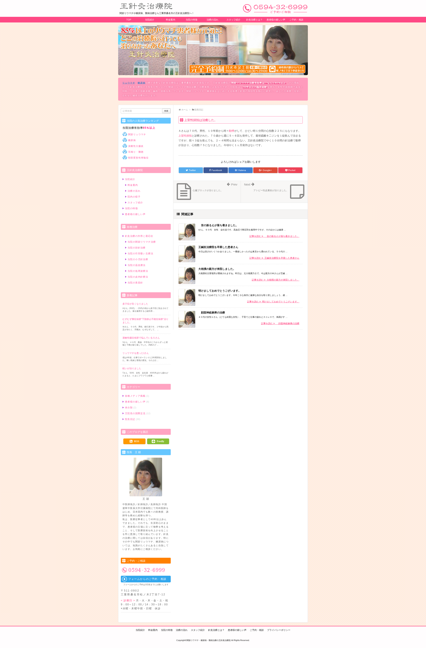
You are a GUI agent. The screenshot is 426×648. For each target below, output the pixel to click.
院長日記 (130, 419)
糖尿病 (141, 82)
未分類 (129, 407)
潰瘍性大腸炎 (135, 146)
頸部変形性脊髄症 (138, 157)
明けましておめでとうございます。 (219, 290)
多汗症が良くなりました (135, 303)
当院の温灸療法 (137, 265)
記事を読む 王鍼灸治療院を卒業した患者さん (274, 258)
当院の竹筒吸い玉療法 (140, 253)
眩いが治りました (131, 368)
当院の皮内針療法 (138, 276)
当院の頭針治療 (137, 247)
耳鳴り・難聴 (135, 152)
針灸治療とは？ (254, 19)
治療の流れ (212, 19)
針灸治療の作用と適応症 (139, 236)
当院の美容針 (135, 282)
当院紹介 (149, 19)
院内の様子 (134, 196)
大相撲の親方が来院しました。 (217, 268)
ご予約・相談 (296, 19)
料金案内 (170, 19)
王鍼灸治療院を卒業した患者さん (218, 247)
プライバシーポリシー (278, 630)
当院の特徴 (191, 19)
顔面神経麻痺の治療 (211, 312)
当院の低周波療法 (138, 271)
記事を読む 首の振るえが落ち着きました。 (274, 236)
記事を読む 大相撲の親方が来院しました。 (275, 279)
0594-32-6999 (146, 570)
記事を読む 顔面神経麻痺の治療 (280, 323)
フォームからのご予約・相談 (147, 579)
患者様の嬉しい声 (276, 19)
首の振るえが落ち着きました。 (218, 225)
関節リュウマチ (137, 134)
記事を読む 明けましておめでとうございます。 (273, 301)
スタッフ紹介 (233, 19)
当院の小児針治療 (138, 259)
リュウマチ (128, 82)
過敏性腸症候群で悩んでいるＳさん (141, 337)
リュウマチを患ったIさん (135, 353)
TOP (128, 19)
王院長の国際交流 (135, 413)
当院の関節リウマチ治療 (142, 241)
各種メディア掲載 (135, 396)
